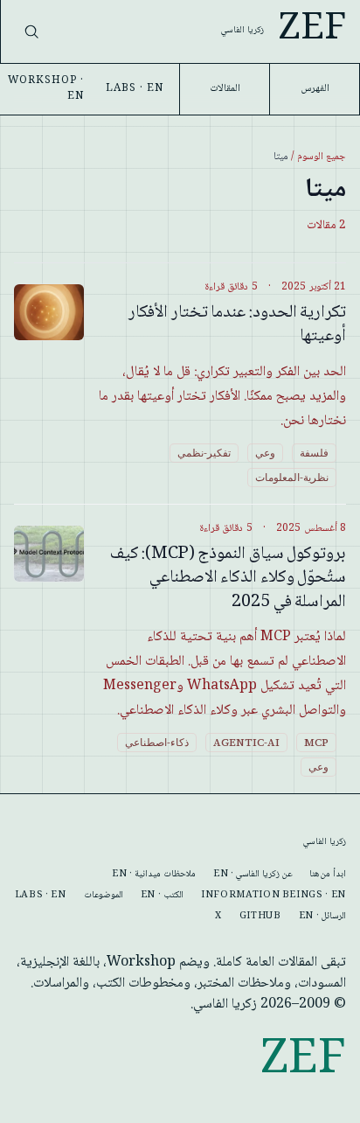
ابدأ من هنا (327, 875)
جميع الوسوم (321, 157)
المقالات (225, 89)
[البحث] (32, 31)
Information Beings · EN (273, 896)
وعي (265, 453)
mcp (316, 743)
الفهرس (315, 89)
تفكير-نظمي (204, 453)
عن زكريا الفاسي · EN (252, 875)
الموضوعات (103, 896)
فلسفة (314, 453)
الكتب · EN (162, 896)
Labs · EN (134, 89)
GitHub (260, 917)
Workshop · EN (45, 89)
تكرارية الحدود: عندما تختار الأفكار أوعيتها (237, 325)
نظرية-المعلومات (292, 478)
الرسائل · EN (322, 917)
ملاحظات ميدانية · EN (154, 875)
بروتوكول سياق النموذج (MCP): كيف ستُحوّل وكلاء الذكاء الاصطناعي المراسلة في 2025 (228, 578)
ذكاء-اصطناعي (157, 743)
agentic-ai (246, 743)
